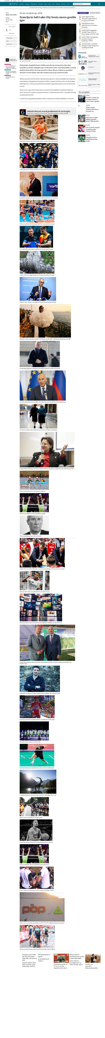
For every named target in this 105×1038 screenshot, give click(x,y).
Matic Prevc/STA (11, 15)
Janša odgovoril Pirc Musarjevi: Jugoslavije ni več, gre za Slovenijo (89, 18)
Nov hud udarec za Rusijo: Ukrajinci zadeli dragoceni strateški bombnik (90, 45)
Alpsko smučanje (47, 7)
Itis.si (19, 0)
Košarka (27, 4)
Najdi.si (14, 0)
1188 (22, 0)
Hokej (49, 4)
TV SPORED (7, 0)
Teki (57, 7)
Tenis (53, 4)
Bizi (11, 0)
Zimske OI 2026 (34, 7)
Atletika (63, 4)
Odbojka (58, 4)
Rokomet (40, 4)
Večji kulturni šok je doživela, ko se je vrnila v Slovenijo (89, 25)
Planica (40, 7)
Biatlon (61, 7)
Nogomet (21, 4)
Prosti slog (67, 7)
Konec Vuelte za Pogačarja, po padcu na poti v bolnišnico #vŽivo (90, 39)
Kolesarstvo (34, 4)
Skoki (54, 7)
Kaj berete (83, 13)
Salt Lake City (9, 44)
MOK (7, 41)
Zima (45, 4)
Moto (68, 4)
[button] (5, 4)
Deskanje (73, 7)
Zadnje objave (95, 13)
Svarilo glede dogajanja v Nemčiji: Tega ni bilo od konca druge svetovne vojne (90, 32)
